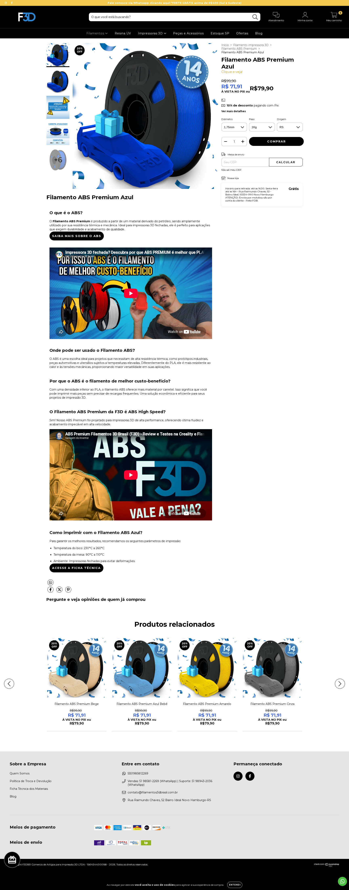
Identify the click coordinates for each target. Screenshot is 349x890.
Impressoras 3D (151, 33)
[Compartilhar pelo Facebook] (50, 591)
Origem (281, 119)
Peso (251, 119)
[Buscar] (255, 17)
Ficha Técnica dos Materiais (29, 789)
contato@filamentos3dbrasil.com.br (153, 792)
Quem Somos (19, 773)
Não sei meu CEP (231, 169)
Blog (259, 33)
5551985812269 (138, 773)
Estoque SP (220, 33)
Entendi (235, 885)
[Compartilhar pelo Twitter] (59, 591)
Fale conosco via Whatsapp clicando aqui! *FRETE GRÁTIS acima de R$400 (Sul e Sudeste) (174, 2)
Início (225, 45)
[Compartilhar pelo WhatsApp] (130, 582)
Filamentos (95, 33)
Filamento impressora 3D (251, 45)
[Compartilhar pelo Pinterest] (68, 591)
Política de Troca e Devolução (31, 781)
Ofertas (242, 33)
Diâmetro (227, 119)
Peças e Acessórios (188, 33)
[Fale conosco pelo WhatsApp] (342, 881)
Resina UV (123, 33)
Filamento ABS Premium (239, 49)
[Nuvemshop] (326, 866)
